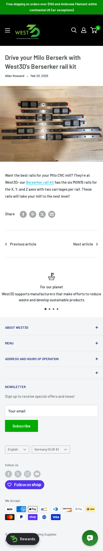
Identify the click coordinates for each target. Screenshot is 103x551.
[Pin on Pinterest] (32, 214)
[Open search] (74, 30)
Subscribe (21, 425)
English (13, 449)
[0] (94, 30)
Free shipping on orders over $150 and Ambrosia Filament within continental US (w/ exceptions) (51, 7)
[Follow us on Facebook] (8, 474)
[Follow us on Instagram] (27, 474)
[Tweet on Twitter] (42, 214)
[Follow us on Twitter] (18, 474)
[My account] (83, 30)
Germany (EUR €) (46, 449)
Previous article (23, 244)
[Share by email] (51, 214)
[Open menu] (7, 30)
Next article (83, 244)
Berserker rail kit (40, 182)
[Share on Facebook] (23, 214)
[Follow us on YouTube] (37, 474)
